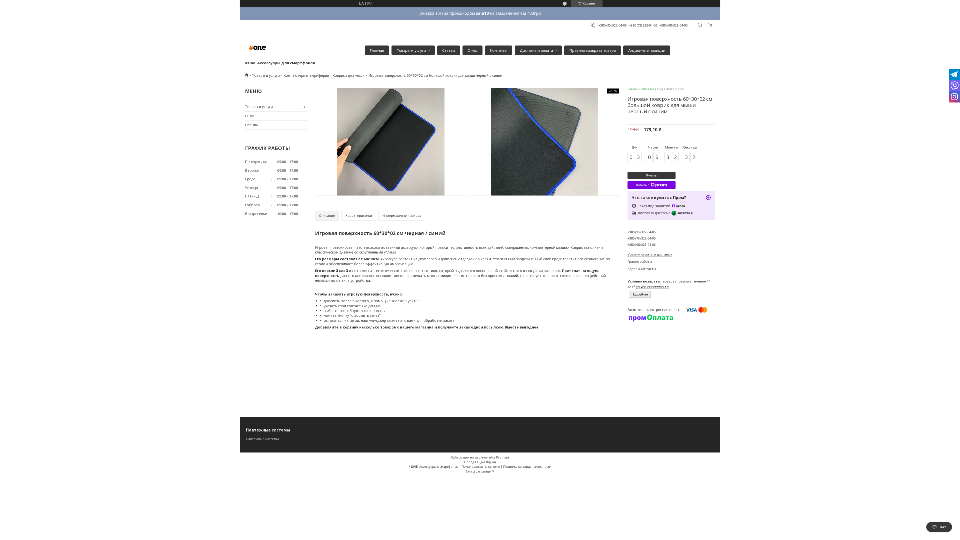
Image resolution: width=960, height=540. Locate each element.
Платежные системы (262, 438)
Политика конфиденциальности (527, 466)
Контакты (498, 50)
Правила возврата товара (592, 50)
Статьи (448, 50)
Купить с (643, 185)
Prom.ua (502, 457)
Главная (377, 50)
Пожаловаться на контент (481, 466)
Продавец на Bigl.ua (480, 462)
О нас (473, 50)
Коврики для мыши (348, 75)
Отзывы (251, 124)
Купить (651, 175)
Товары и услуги (411, 50)
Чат (943, 527)
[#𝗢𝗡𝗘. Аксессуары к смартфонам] (257, 47)
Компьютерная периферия (306, 75)
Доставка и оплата (536, 50)
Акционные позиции (646, 50)
